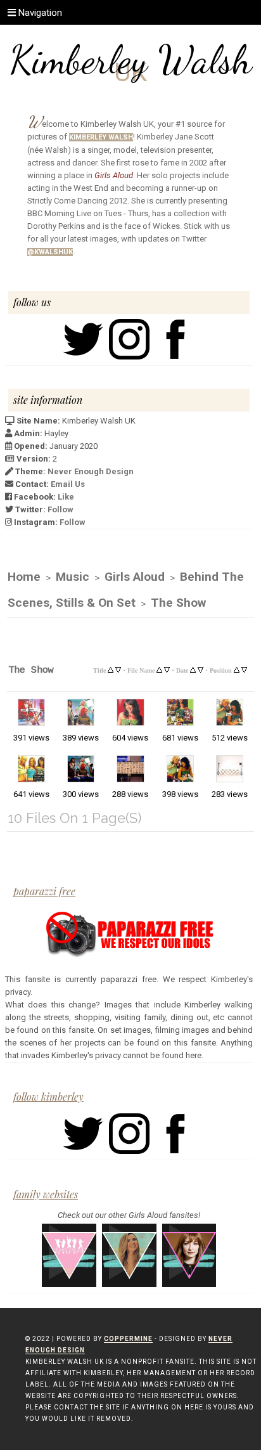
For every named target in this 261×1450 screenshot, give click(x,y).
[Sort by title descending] (118, 668)
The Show (178, 602)
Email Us (68, 484)
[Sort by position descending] (244, 668)
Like (66, 497)
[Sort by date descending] (200, 668)
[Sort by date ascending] (193, 668)
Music (72, 576)
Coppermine (128, 1338)
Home (24, 576)
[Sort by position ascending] (236, 668)
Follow (60, 509)
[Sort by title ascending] (110, 668)
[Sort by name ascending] (159, 668)
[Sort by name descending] (167, 668)
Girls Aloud (135, 576)
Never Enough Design (91, 471)
